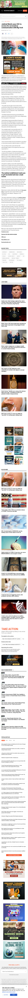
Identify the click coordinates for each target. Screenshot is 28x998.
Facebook (22, 254)
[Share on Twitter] (8, 33)
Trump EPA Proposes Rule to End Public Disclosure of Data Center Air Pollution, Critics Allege (13, 820)
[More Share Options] (11, 33)
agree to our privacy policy (8, 992)
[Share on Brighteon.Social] (2, 33)
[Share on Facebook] (5, 33)
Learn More (6, 994)
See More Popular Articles (14, 855)
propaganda (10, 38)
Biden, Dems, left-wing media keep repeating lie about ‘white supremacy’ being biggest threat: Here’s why (13, 325)
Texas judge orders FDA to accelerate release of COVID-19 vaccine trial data (13, 510)
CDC (19, 37)
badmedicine (9, 37)
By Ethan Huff (3, 30)
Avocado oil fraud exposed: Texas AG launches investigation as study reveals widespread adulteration (12, 788)
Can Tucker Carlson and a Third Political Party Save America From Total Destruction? (13, 703)
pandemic (6, 38)
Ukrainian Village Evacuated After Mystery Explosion (12, 816)
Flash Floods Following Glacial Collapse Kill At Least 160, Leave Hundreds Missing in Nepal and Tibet (13, 775)
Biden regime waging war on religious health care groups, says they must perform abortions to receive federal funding (13, 347)
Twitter (21, 38)
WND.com (3, 236)
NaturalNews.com (5, 239)
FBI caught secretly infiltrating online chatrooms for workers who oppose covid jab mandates (12, 370)
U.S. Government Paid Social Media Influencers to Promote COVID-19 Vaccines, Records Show (13, 770)
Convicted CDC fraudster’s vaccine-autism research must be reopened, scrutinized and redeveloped (13, 784)
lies (23, 256)
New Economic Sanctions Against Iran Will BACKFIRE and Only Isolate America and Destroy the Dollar (13, 728)
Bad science (7, 21)
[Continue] (25, 971)
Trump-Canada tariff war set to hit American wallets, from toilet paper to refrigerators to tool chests (13, 797)
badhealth (5, 37)
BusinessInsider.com (6, 242)
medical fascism (5, 258)
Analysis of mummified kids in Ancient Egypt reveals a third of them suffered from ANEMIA (13, 574)
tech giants (14, 38)
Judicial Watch (11, 256)
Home (2, 21)
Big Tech (17, 37)
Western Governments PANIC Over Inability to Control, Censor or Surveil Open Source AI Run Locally (13, 696)
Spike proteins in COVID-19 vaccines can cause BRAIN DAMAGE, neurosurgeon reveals (13, 553)
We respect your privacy (14, 974)
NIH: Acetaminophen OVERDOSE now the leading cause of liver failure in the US (11, 531)
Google (4, 256)
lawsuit (18, 256)
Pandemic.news (5, 231)
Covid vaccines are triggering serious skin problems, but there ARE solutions (12, 595)
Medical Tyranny (15, 258)
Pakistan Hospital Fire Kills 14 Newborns (9, 757)
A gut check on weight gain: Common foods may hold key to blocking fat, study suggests (13, 824)
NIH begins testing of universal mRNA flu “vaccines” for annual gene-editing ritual (11, 414)
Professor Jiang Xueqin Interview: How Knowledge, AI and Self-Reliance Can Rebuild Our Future (13, 720)
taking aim (3, 77)
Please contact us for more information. (9, 651)
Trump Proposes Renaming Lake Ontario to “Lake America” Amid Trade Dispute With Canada (11, 766)
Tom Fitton (18, 38)
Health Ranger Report (6, 670)
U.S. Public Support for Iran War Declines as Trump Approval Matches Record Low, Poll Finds (11, 793)
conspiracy (22, 37)
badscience (14, 37)
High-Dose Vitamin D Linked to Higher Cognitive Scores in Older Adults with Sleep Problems (13, 838)
